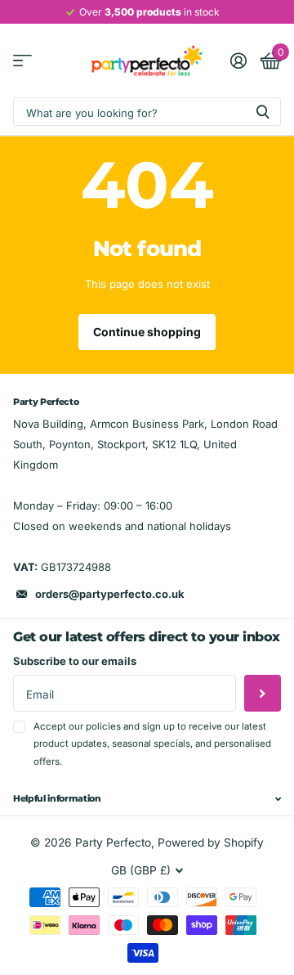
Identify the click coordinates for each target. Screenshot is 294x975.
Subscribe (262, 693)
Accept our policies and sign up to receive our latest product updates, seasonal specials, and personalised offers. (152, 744)
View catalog (22, 61)
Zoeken (263, 111)
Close (147, 799)
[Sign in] (238, 60)
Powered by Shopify (211, 842)
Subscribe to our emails (74, 660)
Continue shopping (147, 332)
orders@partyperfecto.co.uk (110, 593)
